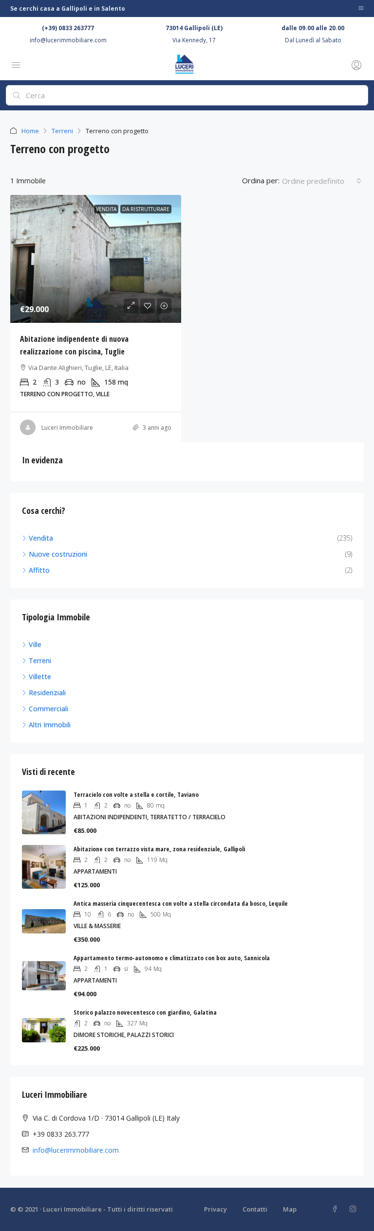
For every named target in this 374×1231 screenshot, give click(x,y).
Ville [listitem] (35, 644)
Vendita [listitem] (41, 538)
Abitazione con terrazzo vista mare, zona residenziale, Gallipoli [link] (159, 848)
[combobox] (321, 181)
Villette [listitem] (40, 676)
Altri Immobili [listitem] (50, 724)
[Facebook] (337, 1209)
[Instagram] (355, 1209)
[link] (95, 259)
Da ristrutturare (145, 209)
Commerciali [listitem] (48, 708)
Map (290, 1209)
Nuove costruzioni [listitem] (58, 554)
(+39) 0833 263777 (68, 28)
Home (30, 130)
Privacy (215, 1209)
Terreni (62, 130)
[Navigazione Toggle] (361, 8)
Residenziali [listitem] (47, 692)
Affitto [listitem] (39, 570)
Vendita (106, 209)
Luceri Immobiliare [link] (67, 427)
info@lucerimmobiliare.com (68, 40)
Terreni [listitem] (40, 660)
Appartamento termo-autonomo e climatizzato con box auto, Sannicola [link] (172, 957)
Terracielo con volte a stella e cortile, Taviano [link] (136, 794)
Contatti (255, 1209)
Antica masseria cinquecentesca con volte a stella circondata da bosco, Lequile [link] (181, 903)
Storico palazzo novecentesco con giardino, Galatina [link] (145, 1012)
